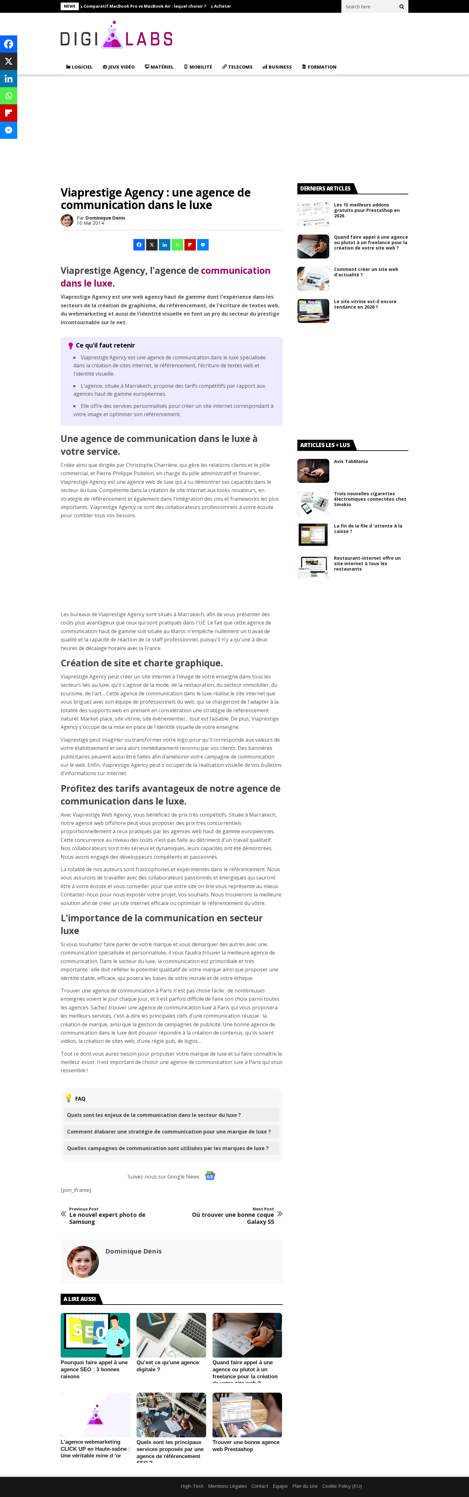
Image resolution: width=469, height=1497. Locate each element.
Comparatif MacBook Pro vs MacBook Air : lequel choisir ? (145, 6)
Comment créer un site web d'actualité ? (366, 272)
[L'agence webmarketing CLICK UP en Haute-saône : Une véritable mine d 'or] (95, 1415)
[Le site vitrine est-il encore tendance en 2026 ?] (313, 311)
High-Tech (192, 1486)
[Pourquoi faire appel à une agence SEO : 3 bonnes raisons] (95, 1335)
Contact (259, 1486)
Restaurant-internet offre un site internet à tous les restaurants (367, 563)
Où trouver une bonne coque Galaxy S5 (233, 1216)
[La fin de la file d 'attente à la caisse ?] (313, 535)
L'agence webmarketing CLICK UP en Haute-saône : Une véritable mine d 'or (95, 1449)
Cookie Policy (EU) (342, 1486)
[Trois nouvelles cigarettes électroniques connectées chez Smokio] (313, 503)
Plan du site (305, 1486)
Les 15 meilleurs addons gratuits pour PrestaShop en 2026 (367, 210)
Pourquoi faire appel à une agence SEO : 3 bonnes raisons (94, 1369)
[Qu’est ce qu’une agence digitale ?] (171, 1335)
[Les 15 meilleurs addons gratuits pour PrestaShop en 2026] (313, 214)
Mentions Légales (227, 1486)
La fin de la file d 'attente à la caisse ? (368, 528)
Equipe (280, 1486)
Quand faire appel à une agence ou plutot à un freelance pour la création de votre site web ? (371, 242)
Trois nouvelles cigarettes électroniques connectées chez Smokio (370, 498)
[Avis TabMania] (313, 471)
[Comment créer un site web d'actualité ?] (313, 279)
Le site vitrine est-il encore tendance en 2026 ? (365, 304)
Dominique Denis (105, 217)
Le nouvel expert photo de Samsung (107, 1216)
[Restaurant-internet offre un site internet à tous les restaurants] (313, 568)
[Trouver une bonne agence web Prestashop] (247, 1415)
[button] (139, 245)
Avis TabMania (351, 461)
